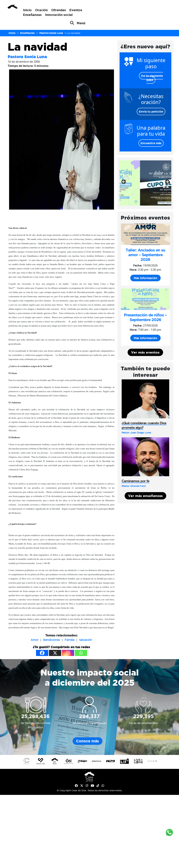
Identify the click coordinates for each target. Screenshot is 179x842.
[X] (55, 653)
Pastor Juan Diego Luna (136, 432)
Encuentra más (151, 143)
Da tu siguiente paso (152, 77)
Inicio (27, 10)
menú (81, 23)
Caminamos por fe (135, 481)
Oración (41, 10)
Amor (34, 639)
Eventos (75, 10)
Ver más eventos (145, 352)
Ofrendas (58, 10)
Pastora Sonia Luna (27, 56)
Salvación (85, 639)
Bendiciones (51, 639)
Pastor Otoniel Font (134, 486)
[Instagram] (68, 653)
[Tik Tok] (98, 785)
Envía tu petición (151, 111)
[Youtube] (92, 785)
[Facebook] (42, 653)
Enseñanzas (32, 14)
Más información (145, 278)
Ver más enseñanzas (145, 496)
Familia (69, 639)
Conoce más (87, 741)
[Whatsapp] (81, 653)
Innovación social (59, 14)
